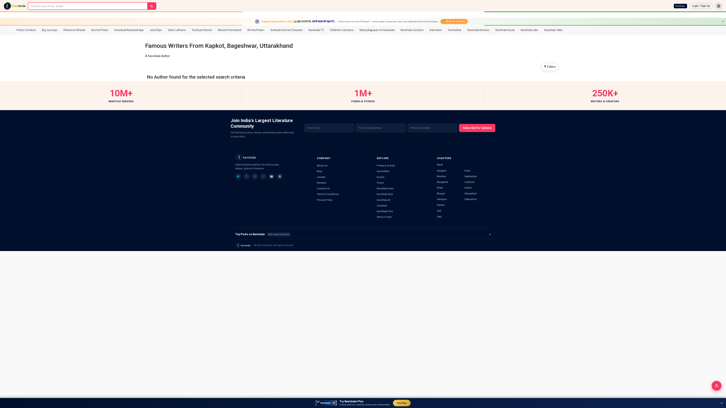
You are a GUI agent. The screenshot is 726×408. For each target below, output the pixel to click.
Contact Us (323, 188)
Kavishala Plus (385, 211)
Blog (319, 171)
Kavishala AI (383, 199)
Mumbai (441, 176)
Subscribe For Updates (477, 127)
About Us (322, 165)
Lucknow (470, 181)
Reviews (321, 182)
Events (380, 176)
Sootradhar (383, 171)
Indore (468, 187)
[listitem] (238, 176)
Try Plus (402, 403)
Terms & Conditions (328, 194)
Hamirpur (442, 199)
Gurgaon (441, 170)
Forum (380, 182)
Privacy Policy (324, 199)
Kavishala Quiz (385, 194)
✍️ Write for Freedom (454, 21)
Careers (321, 176)
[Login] (716, 386)
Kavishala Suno (385, 188)
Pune (467, 170)
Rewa (440, 187)
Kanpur (441, 204)
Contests (382, 205)
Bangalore (442, 181)
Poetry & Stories (386, 165)
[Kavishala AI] (680, 6)
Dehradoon (471, 199)
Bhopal (441, 193)
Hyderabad (471, 176)
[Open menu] (718, 6)
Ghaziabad (470, 193)
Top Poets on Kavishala (363, 234)
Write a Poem (384, 216)
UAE (439, 216)
